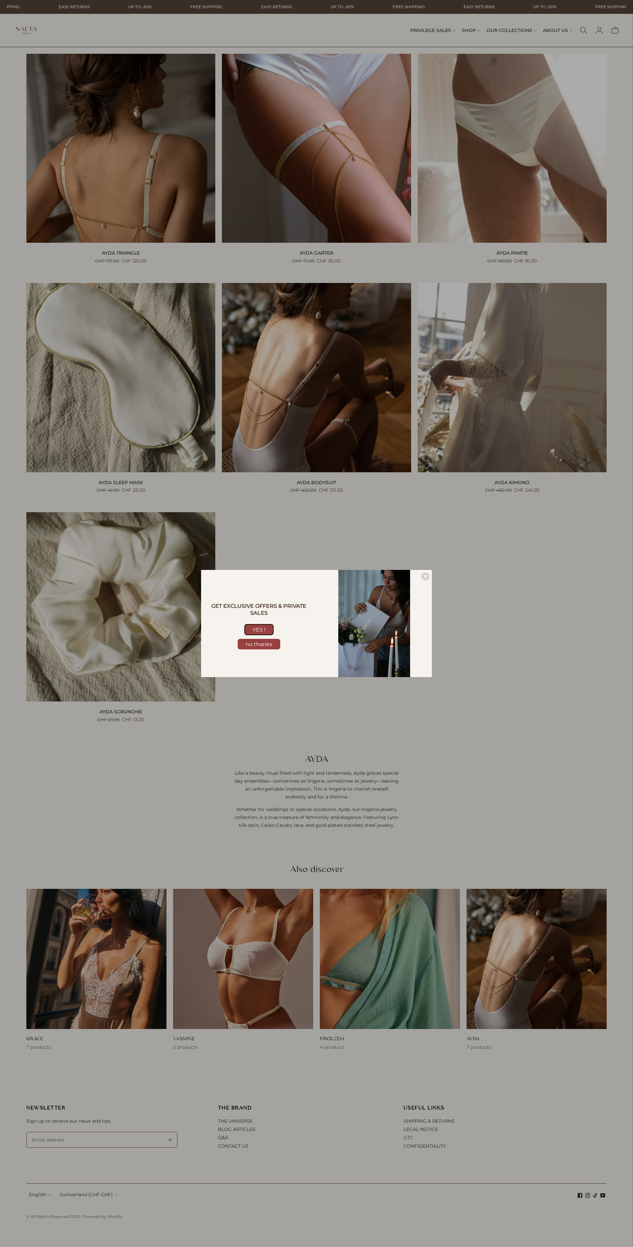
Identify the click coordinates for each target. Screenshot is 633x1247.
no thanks (259, 644)
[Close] (425, 576)
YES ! (259, 630)
